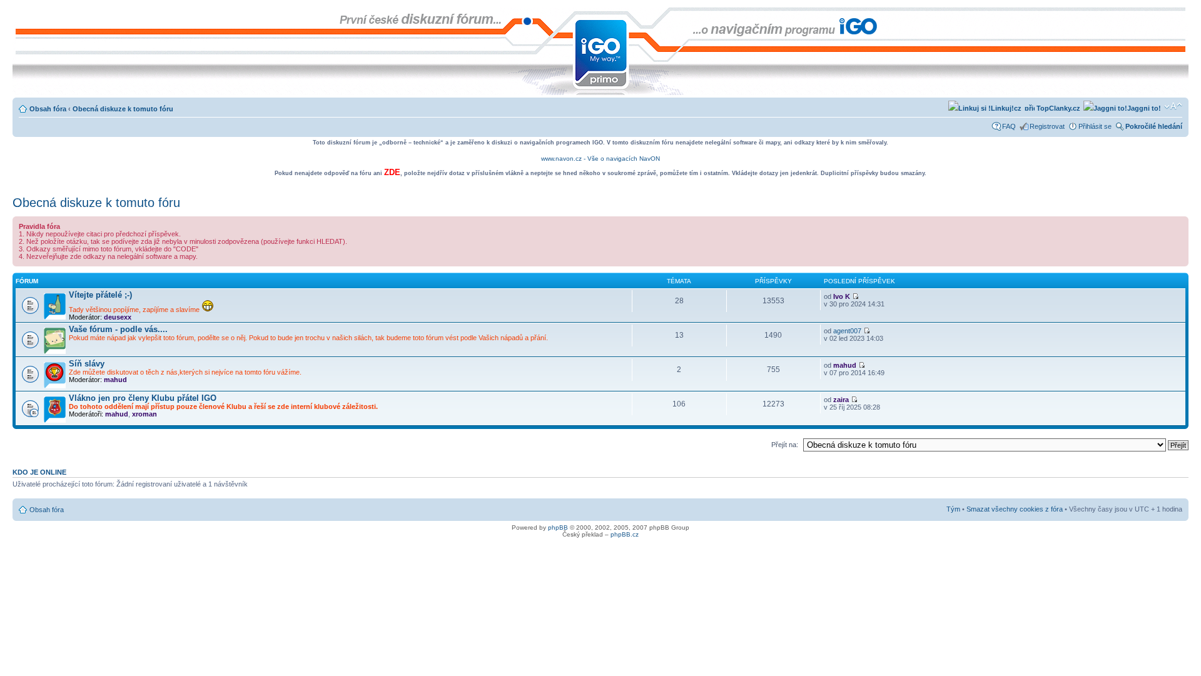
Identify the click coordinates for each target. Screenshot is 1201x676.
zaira (841, 399)
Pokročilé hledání (1153, 126)
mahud (115, 379)
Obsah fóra (47, 109)
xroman (144, 414)
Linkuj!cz (1006, 108)
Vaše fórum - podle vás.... (118, 329)
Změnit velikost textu (1173, 106)
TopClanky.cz (1057, 108)
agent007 (847, 331)
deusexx (117, 317)
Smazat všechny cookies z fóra (1014, 509)
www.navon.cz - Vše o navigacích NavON (600, 158)
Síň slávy (86, 363)
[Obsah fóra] (23, 14)
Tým (953, 509)
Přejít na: (784, 444)
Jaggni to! (1144, 108)
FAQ (1009, 126)
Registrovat (1047, 126)
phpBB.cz (625, 534)
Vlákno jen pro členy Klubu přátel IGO (142, 398)
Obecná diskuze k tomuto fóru (123, 109)
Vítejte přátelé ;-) (100, 295)
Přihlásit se (1095, 126)
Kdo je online (39, 472)
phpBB (558, 527)
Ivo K (841, 296)
